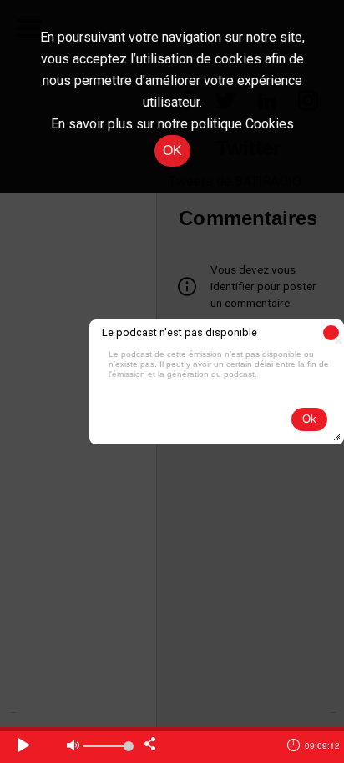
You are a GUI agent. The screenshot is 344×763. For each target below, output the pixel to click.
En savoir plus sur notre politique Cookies (172, 124)
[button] (331, 332)
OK (172, 150)
